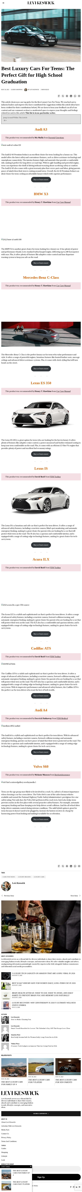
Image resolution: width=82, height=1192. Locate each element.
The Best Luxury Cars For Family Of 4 (12, 1083)
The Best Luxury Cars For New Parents (66, 1081)
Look (3, 1160)
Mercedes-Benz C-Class (41, 277)
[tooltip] (58, 96)
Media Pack (5, 1130)
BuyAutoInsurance (62, 775)
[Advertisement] (41, 223)
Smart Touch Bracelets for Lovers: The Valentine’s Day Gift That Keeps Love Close (40, 1028)
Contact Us (5, 1134)
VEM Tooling (55, 477)
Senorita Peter (15, 1035)
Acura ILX (41, 559)
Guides (13, 89)
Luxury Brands (24, 877)
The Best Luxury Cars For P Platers (39, 1081)
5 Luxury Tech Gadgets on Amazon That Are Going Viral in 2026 (43, 973)
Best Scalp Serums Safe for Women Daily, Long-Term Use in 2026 (44, 983)
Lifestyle (4, 1156)
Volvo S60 (40, 766)
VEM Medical (62, 718)
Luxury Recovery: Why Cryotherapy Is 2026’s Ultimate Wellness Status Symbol (44, 1004)
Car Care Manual (63, 202)
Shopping (19, 89)
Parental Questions (56, 138)
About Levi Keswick (8, 1122)
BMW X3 (41, 194)
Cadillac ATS (41, 648)
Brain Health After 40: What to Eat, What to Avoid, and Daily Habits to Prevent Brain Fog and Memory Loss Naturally (42, 994)
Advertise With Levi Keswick (11, 1126)
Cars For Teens (9, 877)
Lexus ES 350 (41, 383)
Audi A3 (41, 129)
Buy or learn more (41, 179)
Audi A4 (41, 710)
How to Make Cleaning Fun (21, 1019)
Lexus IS (41, 468)
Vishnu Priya (15, 1044)
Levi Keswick (34, 89)
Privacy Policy (6, 1137)
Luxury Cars (39, 877)
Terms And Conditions (9, 1141)
